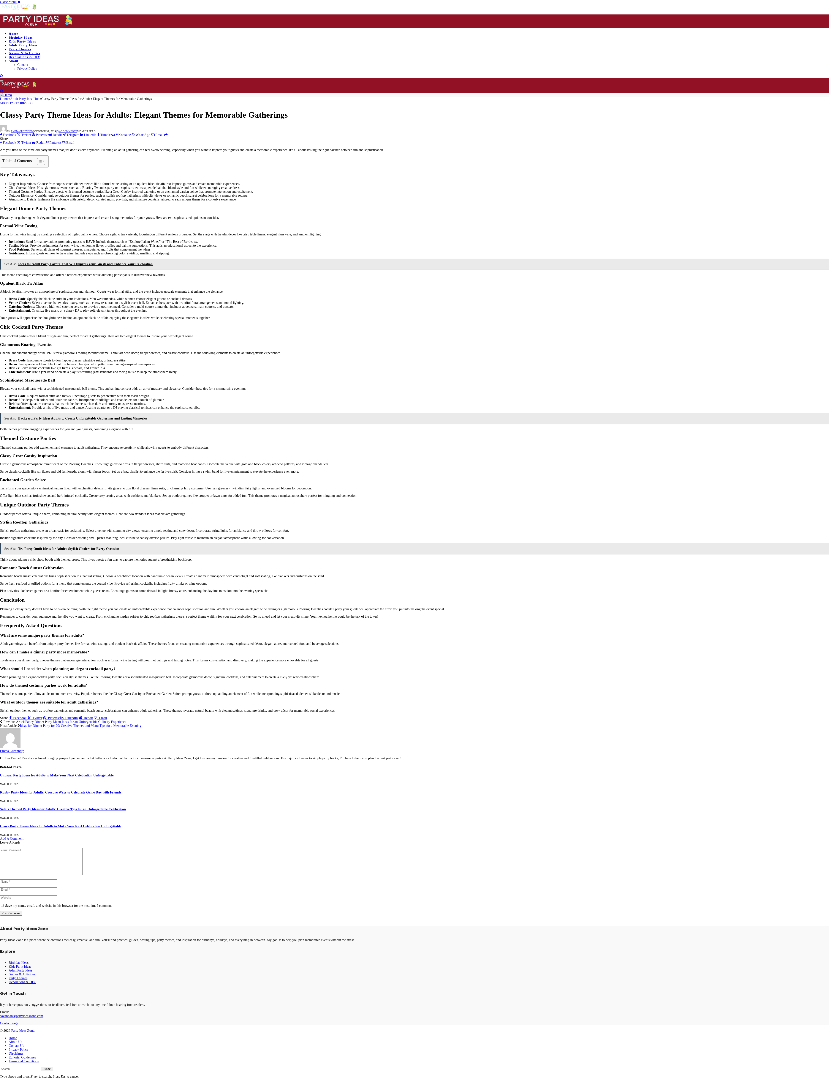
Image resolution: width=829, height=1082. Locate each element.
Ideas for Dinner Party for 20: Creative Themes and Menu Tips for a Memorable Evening (80, 725)
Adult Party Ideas (23, 45)
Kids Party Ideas (22, 41)
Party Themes (20, 49)
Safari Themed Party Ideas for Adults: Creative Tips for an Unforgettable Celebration (63, 809)
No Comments (68, 131)
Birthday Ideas (21, 37)
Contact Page (9, 1023)
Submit (47, 1069)
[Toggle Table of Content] (39, 161)
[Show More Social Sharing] (166, 135)
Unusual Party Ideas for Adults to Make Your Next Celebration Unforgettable (57, 775)
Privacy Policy (27, 68)
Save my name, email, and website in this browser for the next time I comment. (58, 905)
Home (13, 33)
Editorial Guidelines (22, 1057)
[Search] (1, 76)
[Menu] (1, 81)
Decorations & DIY (24, 57)
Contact (22, 64)
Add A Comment (11, 838)
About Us (15, 1042)
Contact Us (16, 1045)
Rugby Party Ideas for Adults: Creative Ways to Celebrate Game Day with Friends (60, 792)
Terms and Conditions (24, 1061)
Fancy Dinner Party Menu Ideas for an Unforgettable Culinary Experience (75, 722)
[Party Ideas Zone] (38, 26)
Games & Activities (24, 53)
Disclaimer (16, 1053)
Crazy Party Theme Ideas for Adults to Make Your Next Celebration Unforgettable (60, 826)
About (13, 61)
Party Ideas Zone (22, 1030)
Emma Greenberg (22, 131)
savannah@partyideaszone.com (21, 1016)
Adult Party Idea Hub (16, 103)
